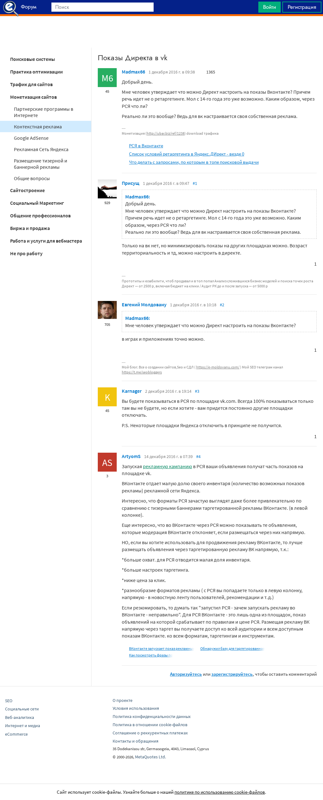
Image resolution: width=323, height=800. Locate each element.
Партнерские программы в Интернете (43, 112)
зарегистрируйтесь (232, 674)
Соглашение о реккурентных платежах (150, 733)
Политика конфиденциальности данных (152, 716)
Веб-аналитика (19, 717)
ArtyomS (131, 456)
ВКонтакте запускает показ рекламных (161, 648)
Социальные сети (22, 709)
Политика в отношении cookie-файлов (150, 724)
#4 (198, 456)
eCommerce (16, 734)
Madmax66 (133, 71)
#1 (195, 183)
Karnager (132, 391)
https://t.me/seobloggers (142, 372)
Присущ (130, 183)
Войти (269, 7)
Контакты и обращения (135, 741)
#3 (197, 391)
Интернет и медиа (22, 725)
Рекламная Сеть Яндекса (41, 149)
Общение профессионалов (40, 215)
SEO (8, 700)
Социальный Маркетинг (37, 203)
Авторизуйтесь (186, 674)
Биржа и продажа (30, 228)
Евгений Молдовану (144, 304)
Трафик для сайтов (31, 84)
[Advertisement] (161, 32)
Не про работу (26, 253)
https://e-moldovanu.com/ (217, 367)
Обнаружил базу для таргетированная (232, 648)
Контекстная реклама (38, 126)
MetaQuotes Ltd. (150, 757)
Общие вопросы (32, 178)
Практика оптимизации (36, 71)
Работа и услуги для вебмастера (46, 241)
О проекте (122, 700)
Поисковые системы (32, 59)
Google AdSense (31, 138)
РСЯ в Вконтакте (146, 146)
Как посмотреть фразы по (151, 655)
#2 (222, 305)
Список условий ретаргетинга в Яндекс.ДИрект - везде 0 (186, 154)
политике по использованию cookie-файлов (219, 792)
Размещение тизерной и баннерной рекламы (40, 163)
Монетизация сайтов (33, 97)
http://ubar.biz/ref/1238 (166, 133)
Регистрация (302, 7)
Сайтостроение (27, 190)
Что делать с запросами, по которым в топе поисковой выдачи (194, 162)
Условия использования (136, 708)
